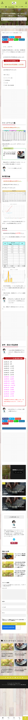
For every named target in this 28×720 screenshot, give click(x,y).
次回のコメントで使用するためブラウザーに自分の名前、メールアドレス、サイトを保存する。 (13, 620)
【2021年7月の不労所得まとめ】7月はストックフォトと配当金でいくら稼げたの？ (20, 573)
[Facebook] (5, 37)
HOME (3, 26)
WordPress (23, 684)
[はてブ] (5, 39)
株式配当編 (7, 80)
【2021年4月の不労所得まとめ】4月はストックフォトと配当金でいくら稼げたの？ (20, 565)
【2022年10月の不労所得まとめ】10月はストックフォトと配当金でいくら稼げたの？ (7, 655)
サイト (3, 612)
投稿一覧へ (13, 542)
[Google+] (18, 37)
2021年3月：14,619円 (9, 391)
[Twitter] (12, 37)
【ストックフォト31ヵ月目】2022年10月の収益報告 (21, 654)
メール (4, 607)
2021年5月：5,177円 (9, 396)
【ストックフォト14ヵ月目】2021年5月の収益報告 (9, 153)
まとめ (6, 82)
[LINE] (16, 39)
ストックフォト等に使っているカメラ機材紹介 (20, 555)
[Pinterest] (5, 42)
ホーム (2, 6)
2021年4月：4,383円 (9, 394)
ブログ (26, 6)
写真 (16, 6)
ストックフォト (11, 6)
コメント (4, 588)
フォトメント (17, 683)
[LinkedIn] (22, 39)
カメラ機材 (21, 6)
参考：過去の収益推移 (9, 85)
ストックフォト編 (8, 77)
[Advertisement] (14, 103)
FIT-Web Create (12, 684)
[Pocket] (10, 39)
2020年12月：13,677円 (9, 385)
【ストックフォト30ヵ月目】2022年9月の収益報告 (21, 670)
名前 (3, 601)
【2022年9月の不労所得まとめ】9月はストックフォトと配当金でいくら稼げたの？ (7, 671)
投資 (6, 6)
